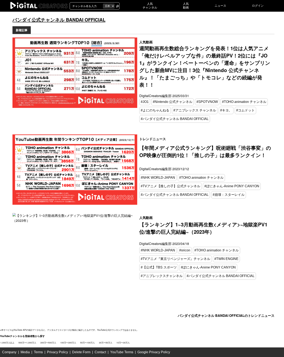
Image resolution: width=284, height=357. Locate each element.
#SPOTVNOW (207, 102)
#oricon (184, 250)
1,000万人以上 (7, 342)
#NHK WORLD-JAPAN (158, 177)
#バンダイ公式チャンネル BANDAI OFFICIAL (175, 119)
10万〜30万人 (123, 342)
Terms (38, 352)
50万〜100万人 (87, 342)
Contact (100, 352)
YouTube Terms (121, 352)
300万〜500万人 (48, 342)
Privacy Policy (57, 352)
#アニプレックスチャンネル (162, 276)
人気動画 (146, 42)
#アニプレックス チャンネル (194, 110)
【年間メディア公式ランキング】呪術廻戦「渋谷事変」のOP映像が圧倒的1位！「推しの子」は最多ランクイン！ (205, 151)
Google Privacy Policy (153, 352)
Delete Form (81, 352)
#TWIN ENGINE (226, 259)
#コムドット (245, 110)
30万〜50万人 (105, 342)
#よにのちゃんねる (155, 110)
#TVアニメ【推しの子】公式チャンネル (170, 186)
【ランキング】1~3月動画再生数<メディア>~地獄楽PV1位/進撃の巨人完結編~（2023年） (203, 228)
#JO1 (145, 102)
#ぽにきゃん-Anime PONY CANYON (231, 186)
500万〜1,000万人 (27, 342)
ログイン (258, 5)
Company (9, 352)
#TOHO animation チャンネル (244, 102)
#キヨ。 (226, 110)
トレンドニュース (152, 138)
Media (25, 352)
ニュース (220, 5)
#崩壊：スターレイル (228, 194)
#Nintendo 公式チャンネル (172, 102)
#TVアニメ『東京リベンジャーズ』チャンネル (175, 259)
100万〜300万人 (68, 342)
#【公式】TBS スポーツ (159, 267)
